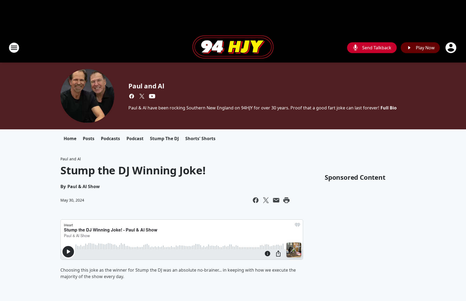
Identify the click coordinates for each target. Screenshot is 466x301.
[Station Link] (233, 48)
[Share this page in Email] (276, 200)
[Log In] (451, 47)
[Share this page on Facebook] (255, 200)
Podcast (134, 138)
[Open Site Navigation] (14, 47)
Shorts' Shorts (200, 138)
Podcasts (110, 138)
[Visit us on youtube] (152, 96)
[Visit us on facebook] (131, 96)
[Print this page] (286, 200)
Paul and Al (146, 85)
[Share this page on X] (266, 200)
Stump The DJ (164, 138)
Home (70, 138)
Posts (88, 138)
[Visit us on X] (142, 96)
